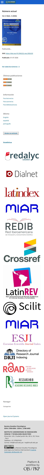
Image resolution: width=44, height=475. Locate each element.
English (6, 117)
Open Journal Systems (11, 416)
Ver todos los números (10, 67)
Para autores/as (8, 102)
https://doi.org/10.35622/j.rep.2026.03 (19, 53)
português (7, 124)
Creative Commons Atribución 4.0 (20, 451)
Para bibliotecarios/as (10, 105)
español (6, 121)
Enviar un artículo (11, 133)
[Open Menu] (2, 2)
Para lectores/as (8, 98)
